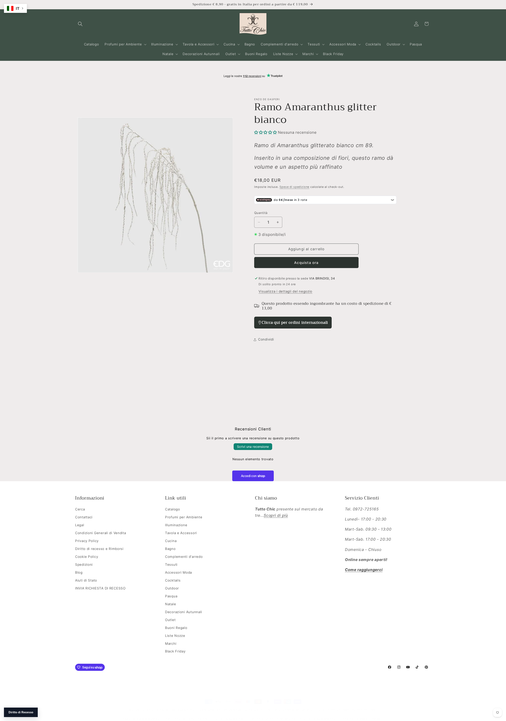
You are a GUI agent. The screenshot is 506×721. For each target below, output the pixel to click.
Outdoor (172, 588)
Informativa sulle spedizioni (319, 718)
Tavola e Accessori (181, 533)
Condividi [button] (266, 339)
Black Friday (175, 651)
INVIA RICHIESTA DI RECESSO (100, 588)
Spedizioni (84, 565)
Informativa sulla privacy (229, 718)
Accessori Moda (178, 572)
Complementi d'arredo (184, 557)
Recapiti (377, 718)
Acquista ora (306, 263)
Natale (170, 604)
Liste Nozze (175, 636)
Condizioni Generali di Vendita (100, 533)
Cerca (80, 509)
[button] (80, 24)
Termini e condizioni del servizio (272, 718)
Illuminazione (176, 525)
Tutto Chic (148, 709)
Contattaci (84, 517)
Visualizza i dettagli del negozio (285, 291)
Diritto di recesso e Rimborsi (99, 549)
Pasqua (171, 596)
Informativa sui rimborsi (191, 718)
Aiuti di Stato (86, 580)
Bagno (170, 549)
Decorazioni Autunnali (183, 612)
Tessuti (171, 565)
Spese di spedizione (294, 186)
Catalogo (172, 509)
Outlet (170, 620)
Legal (79, 525)
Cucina (171, 541)
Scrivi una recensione (253, 447)
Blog (79, 572)
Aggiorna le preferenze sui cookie (146, 718)
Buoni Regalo (176, 628)
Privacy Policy (87, 541)
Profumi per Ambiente (183, 517)
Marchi (170, 644)
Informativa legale (355, 718)
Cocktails (172, 580)
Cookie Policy (86, 557)
